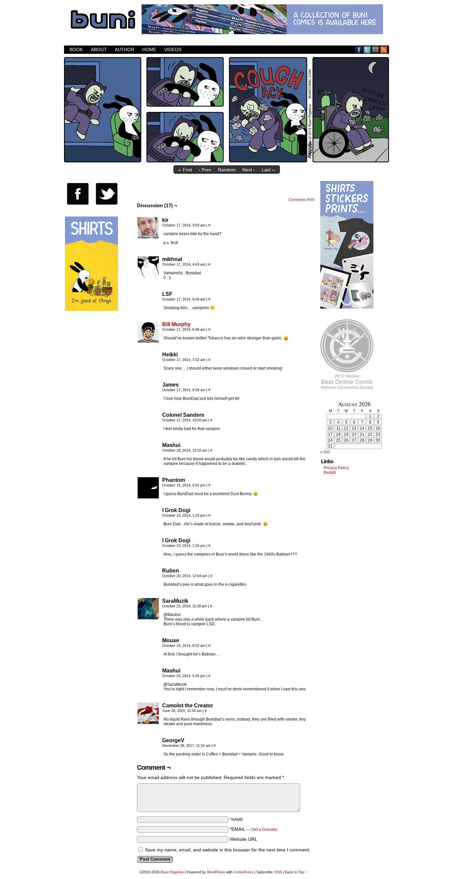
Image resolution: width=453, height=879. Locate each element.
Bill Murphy (176, 324)
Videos (172, 49)
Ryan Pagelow (172, 872)
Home (149, 49)
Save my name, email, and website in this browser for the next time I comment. (227, 849)
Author (124, 49)
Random (227, 169)
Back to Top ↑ (296, 872)
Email (375, 49)
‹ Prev (205, 169)
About (99, 49)
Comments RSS (301, 200)
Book (76, 49)
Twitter (367, 49)
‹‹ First (185, 169)
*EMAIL (254, 829)
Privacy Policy (336, 468)
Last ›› (268, 169)
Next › (248, 169)
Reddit (330, 472)
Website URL (243, 839)
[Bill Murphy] (148, 341)
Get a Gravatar (264, 829)
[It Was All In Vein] (226, 160)
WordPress (216, 872)
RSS (384, 49)
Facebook (359, 49)
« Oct (325, 452)
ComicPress (243, 872)
